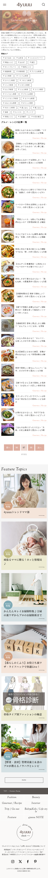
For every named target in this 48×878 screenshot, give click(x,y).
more (24, 780)
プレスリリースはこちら (11, 846)
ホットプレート (10, 67)
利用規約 (7, 850)
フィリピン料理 (10, 94)
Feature (12, 817)
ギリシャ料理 (28, 103)
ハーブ (30, 112)
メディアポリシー (18, 850)
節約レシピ (27, 67)
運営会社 (5, 854)
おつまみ (8, 58)
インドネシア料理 (11, 98)
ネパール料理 (29, 98)
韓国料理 (8, 71)
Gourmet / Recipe (12, 803)
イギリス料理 (25, 85)
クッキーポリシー (11, 852)
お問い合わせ (26, 846)
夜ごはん (38, 108)
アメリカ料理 (36, 71)
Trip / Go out (11, 809)
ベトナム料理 (23, 76)
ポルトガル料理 (10, 103)
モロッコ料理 (10, 108)
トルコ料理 (24, 89)
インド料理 (9, 85)
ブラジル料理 (28, 94)
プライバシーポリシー (35, 850)
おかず (22, 62)
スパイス (18, 112)
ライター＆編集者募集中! (36, 854)
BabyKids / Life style (36, 810)
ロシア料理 (9, 89)
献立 (33, 62)
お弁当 (20, 58)
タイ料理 (8, 76)
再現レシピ (9, 117)
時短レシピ (9, 62)
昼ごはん (25, 108)
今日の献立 (37, 117)
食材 (6, 112)
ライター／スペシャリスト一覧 (30, 852)
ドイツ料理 (39, 89)
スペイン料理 (10, 80)
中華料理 (21, 71)
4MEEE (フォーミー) (17, 854)
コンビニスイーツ (36, 58)
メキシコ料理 (26, 80)
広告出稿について (39, 846)
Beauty (36, 797)
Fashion (12, 797)
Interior (36, 803)
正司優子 (23, 117)
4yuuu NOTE (36, 817)
